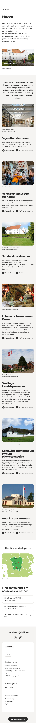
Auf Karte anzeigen (18, 719)
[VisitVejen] (9, 647)
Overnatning (9, 699)
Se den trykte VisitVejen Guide (15, 671)
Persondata (9, 687)
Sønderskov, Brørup (11, 63)
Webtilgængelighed (12, 676)
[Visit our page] (15, 637)
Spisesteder (9, 701)
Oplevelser (8, 704)
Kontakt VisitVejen (11, 665)
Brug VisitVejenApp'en (12, 668)
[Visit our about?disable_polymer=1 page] (20, 637)
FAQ (6, 673)
